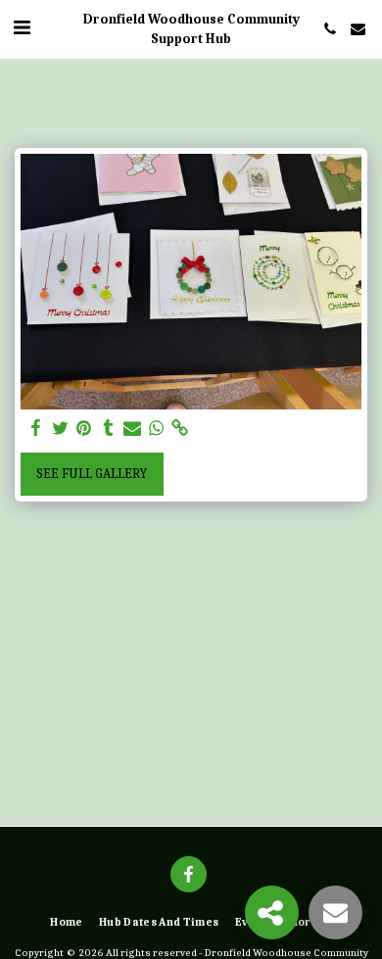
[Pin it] (84, 428)
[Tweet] (61, 428)
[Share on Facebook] (36, 428)
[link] (180, 428)
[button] (21, 28)
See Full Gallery (91, 473)
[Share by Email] (132, 428)
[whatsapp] (157, 428)
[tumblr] (109, 428)
